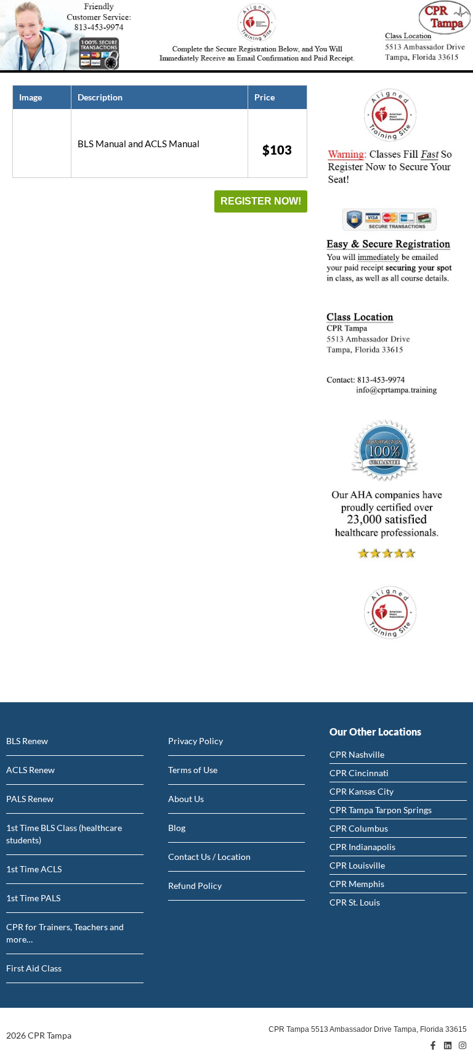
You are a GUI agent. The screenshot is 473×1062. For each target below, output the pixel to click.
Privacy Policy (195, 741)
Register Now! (260, 201)
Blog (176, 827)
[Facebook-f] (433, 1045)
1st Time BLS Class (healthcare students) (64, 833)
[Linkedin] (447, 1045)
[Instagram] (462, 1045)
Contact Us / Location (209, 856)
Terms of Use (192, 769)
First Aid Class (34, 968)
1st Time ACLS (34, 869)
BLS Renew (27, 741)
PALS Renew (30, 798)
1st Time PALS (33, 898)
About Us (186, 798)
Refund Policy (195, 885)
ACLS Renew (30, 769)
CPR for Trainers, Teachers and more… (65, 933)
